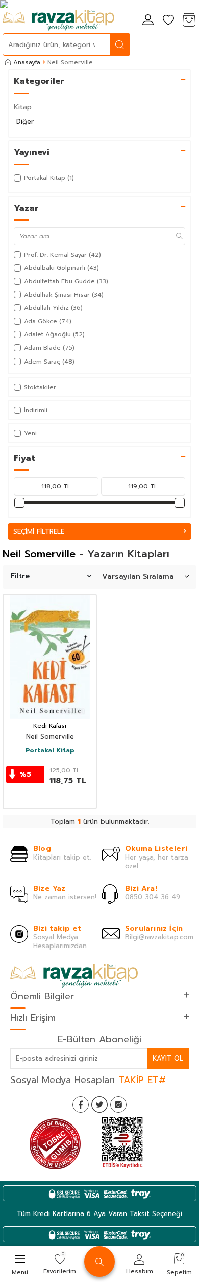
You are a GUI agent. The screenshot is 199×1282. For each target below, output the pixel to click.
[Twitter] (99, 1104)
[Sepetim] (188, 20)
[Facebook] (80, 1104)
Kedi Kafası (49, 726)
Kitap (23, 107)
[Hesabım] (148, 20)
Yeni (30, 433)
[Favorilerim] (168, 20)
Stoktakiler (40, 387)
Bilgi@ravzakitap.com (159, 937)
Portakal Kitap (50, 751)
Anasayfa (26, 62)
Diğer (25, 121)
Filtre (20, 576)
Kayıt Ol (168, 1058)
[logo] (58, 20)
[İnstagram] (118, 1104)
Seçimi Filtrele (38, 531)
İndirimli (35, 410)
